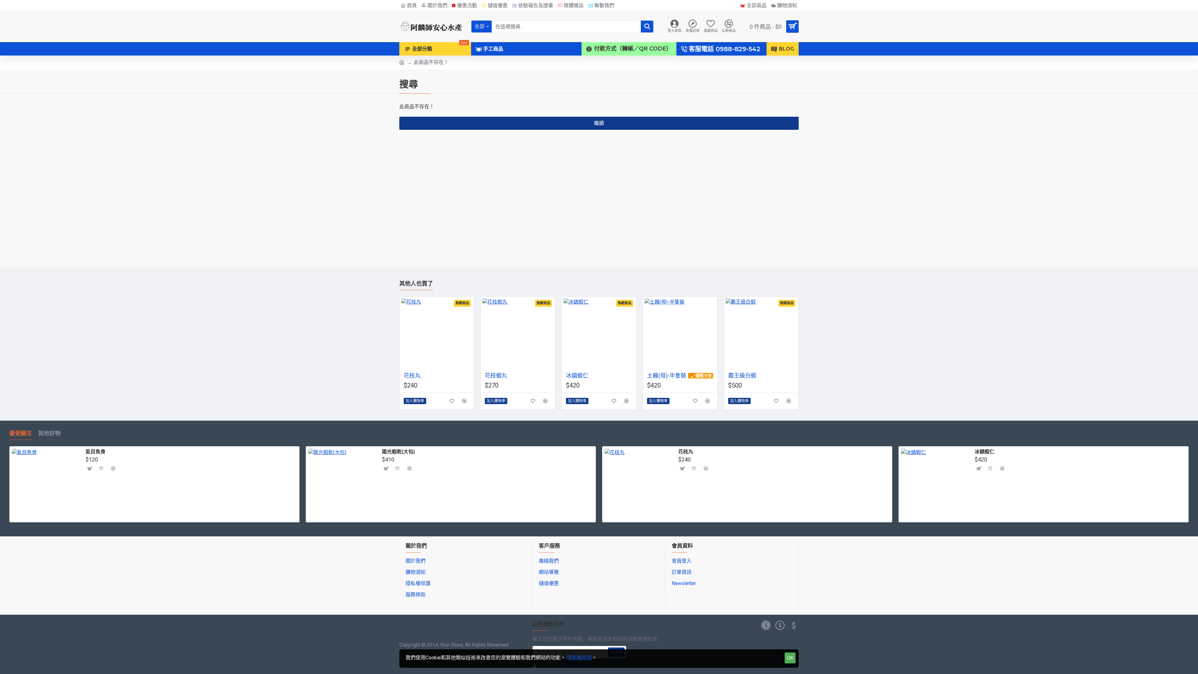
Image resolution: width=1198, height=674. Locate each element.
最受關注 (20, 433)
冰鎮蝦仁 (577, 375)
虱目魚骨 (95, 452)
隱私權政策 (579, 658)
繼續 (599, 123)
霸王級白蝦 (742, 375)
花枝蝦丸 (496, 375)
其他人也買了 (416, 283)
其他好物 (49, 433)
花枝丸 (412, 375)
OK (790, 658)
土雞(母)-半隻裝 (666, 375)
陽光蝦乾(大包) (398, 452)
